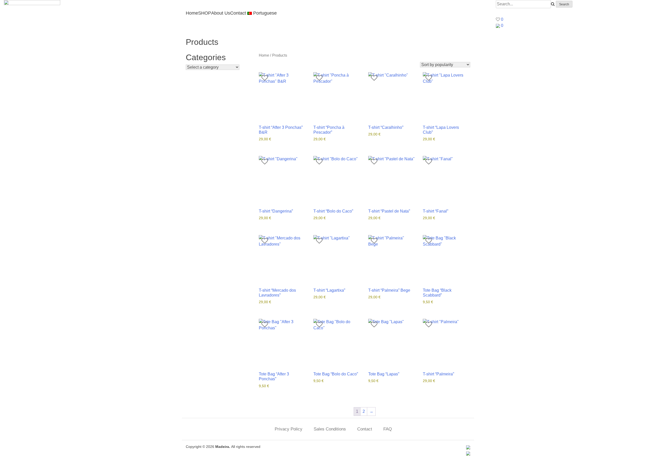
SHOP (204, 13)
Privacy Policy (288, 429)
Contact (238, 13)
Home (192, 13)
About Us (220, 13)
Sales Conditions (330, 429)
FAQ (387, 429)
